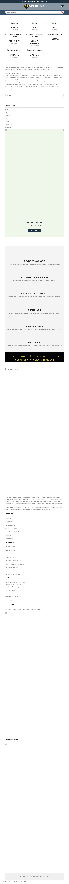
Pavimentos (19, 18)
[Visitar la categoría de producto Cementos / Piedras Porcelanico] (14, 35)
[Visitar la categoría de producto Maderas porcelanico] (55, 34)
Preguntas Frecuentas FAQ (13, 560)
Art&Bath (8, 127)
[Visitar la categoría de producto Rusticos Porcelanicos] (34, 50)
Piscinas (8, 535)
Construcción (9, 539)
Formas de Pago (10, 557)
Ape (6, 118)
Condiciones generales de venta (14, 564)
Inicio (7, 18)
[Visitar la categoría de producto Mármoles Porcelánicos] (14, 50)
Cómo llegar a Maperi (11, 596)
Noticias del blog (10, 546)
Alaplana (7, 113)
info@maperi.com (10, 593)
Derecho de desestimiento (13, 574)
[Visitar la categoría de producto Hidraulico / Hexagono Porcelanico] (34, 35)
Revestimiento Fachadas (12, 532)
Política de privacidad (11, 567)
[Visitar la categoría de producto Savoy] (54, 23)
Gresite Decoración (11, 528)
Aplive (7, 121)
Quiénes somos (10, 550)
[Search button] (62, 12)
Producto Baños (10, 525)
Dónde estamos (10, 554)
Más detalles (34, 230)
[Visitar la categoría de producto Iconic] (34, 23)
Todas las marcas (10, 110)
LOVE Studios (35, 876)
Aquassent (8, 124)
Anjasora (8, 116)
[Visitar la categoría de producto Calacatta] (14, 23)
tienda (12, 18)
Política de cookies (11, 571)
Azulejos (8, 518)
